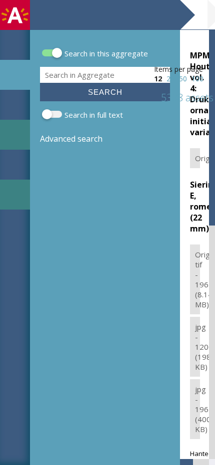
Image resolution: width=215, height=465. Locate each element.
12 (158, 78)
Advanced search (71, 138)
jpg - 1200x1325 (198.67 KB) (197, 347)
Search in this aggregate (106, 53)
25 (170, 78)
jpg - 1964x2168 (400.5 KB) (197, 409)
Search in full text (93, 115)
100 (198, 78)
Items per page (178, 69)
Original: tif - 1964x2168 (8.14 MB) (197, 279)
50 (183, 78)
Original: (197, 158)
